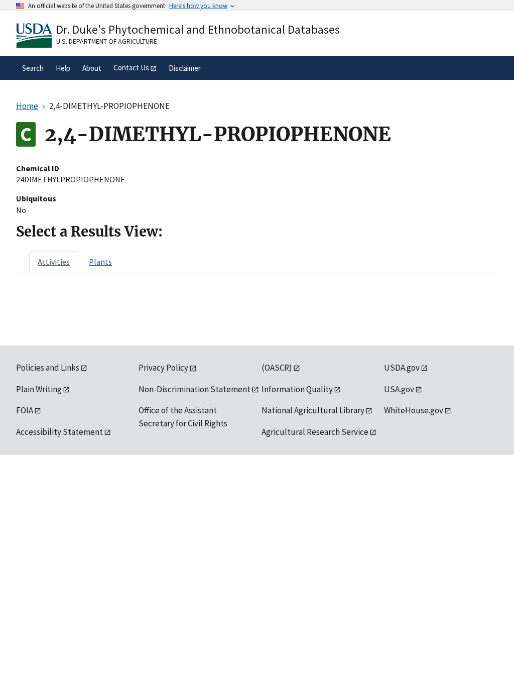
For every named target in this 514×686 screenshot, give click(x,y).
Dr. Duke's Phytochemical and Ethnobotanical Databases (198, 29)
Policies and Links (47, 367)
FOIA (24, 410)
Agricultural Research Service (315, 431)
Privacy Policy (163, 367)
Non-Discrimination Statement (194, 389)
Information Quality (297, 389)
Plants (100, 262)
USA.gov (399, 389)
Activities (54, 262)
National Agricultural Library (313, 410)
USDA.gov (402, 367)
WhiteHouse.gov (413, 410)
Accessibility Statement (59, 431)
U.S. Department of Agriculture (106, 41)
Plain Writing (39, 389)
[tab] (53, 261)
